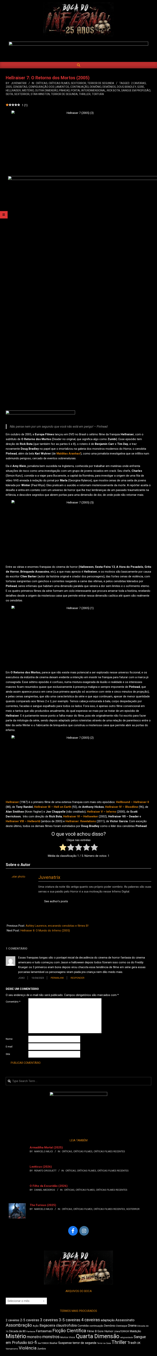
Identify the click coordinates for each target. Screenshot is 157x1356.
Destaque (121, 1325)
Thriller (85, 94)
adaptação (108, 1320)
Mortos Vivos (67, 1337)
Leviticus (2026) (41, 1166)
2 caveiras (138, 83)
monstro (34, 1336)
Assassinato (124, 1320)
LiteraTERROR (121, 1331)
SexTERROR (78, 83)
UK (139, 1343)
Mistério (28, 90)
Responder (77, 977)
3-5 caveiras (69, 1320)
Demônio (95, 86)
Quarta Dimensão (97, 1336)
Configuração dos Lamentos (49, 86)
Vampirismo (12, 1348)
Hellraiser (13, 90)
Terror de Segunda (100, 83)
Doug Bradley (126, 86)
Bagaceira (47, 1325)
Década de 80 (17, 1331)
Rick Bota (113, 90)
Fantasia (30, 1331)
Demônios (109, 86)
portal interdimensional (88, 90)
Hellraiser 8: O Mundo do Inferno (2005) (45, 930)
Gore (140, 86)
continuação (79, 86)
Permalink (57, 977)
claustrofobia (66, 1325)
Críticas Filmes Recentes (109, 1151)
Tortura (98, 94)
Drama (132, 1325)
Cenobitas (20, 86)
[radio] (62, 848)
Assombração (19, 1325)
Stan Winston (40, 94)
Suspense (65, 1343)
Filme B (92, 1331)
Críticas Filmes (59, 83)
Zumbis (41, 1348)
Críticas (41, 83)
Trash (131, 1343)
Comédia (83, 1325)
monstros (51, 1336)
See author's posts (56, 901)
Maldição (135, 1331)
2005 (9, 86)
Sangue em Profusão (135, 90)
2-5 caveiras (29, 1320)
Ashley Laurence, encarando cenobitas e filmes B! (57, 925)
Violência (28, 1348)
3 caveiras (49, 1320)
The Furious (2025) (43, 1205)
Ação (36, 1325)
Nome (9, 1038)
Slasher (53, 1343)
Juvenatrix (49, 877)
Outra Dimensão (46, 90)
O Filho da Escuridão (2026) (49, 1186)
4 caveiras (90, 1319)
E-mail (9, 1046)
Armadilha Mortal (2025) (46, 1147)
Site (8, 1054)
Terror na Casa (104, 1343)
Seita (9, 94)
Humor (108, 1331)
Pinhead (64, 90)
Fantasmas (44, 1331)
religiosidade (126, 1337)
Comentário (13, 1001)
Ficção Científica (69, 1330)
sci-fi (32, 1342)
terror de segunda (64, 94)
